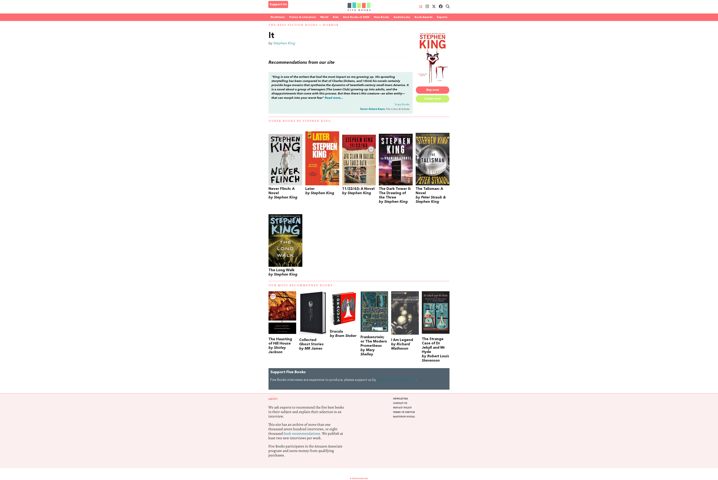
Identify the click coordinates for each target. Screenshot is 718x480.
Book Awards (423, 17)
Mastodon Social (404, 416)
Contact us (400, 403)
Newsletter (400, 398)
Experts (442, 17)
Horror (331, 25)
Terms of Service (404, 412)
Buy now (432, 89)
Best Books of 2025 (356, 17)
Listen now (432, 98)
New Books (381, 17)
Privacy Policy (402, 407)
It (271, 36)
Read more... (334, 98)
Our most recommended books (301, 285)
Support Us (278, 4)
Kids (336, 17)
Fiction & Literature (302, 17)
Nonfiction (278, 17)
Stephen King (284, 43)
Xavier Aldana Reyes (372, 109)
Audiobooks (402, 17)
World (324, 17)
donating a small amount (396, 380)
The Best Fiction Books (293, 25)
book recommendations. (302, 433)
